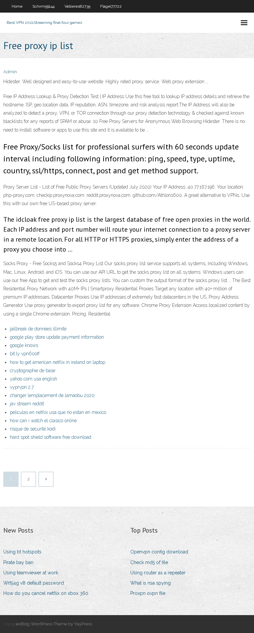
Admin (10, 71)
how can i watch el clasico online (43, 420)
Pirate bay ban (18, 562)
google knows (24, 345)
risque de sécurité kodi (33, 429)
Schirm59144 (43, 6)
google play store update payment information (57, 337)
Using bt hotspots (22, 551)
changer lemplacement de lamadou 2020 (52, 395)
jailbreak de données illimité (38, 328)
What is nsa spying (150, 583)
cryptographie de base (32, 370)
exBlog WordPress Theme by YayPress (54, 623)
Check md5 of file (149, 562)
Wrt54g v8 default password (33, 583)
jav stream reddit (27, 403)
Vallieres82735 (77, 6)
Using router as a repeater (158, 572)
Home (17, 6)
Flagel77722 (111, 6)
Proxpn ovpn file (147, 593)
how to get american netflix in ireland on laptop (57, 362)
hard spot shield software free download (50, 437)
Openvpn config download (159, 551)
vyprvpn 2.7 (22, 387)
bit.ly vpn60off (25, 353)
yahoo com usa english (33, 378)
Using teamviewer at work (30, 572)
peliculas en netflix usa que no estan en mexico (58, 412)
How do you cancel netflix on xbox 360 (45, 593)
